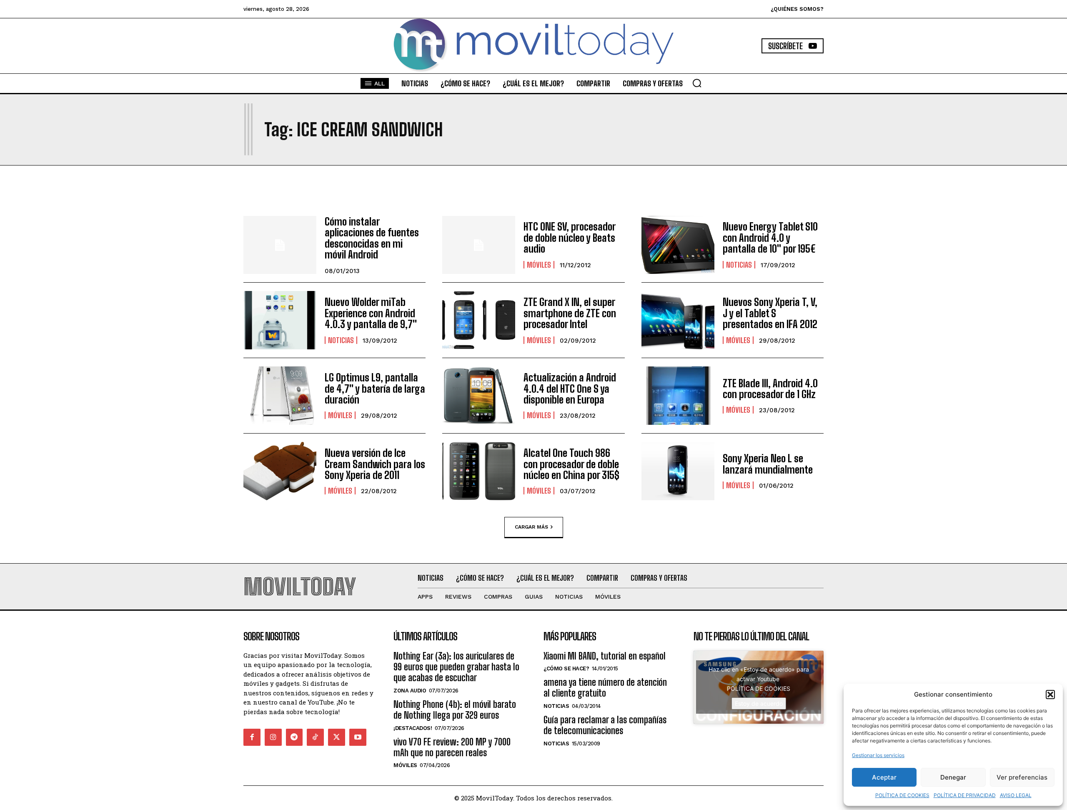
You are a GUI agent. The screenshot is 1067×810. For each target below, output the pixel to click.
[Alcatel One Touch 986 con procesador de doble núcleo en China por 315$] (478, 471)
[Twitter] (336, 737)
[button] (1050, 694)
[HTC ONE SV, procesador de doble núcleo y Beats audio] (478, 245)
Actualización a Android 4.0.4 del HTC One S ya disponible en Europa (569, 388)
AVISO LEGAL (1016, 795)
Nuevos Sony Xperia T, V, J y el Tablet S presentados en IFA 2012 (770, 313)
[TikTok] (315, 737)
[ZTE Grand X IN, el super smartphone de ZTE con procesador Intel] (478, 320)
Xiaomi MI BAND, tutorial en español (605, 656)
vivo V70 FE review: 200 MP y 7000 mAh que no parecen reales (452, 747)
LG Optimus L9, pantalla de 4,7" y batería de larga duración (375, 388)
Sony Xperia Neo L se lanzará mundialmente (768, 463)
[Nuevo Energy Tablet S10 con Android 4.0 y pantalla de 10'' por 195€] (677, 245)
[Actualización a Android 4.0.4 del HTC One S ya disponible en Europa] (478, 395)
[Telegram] (294, 737)
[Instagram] (273, 737)
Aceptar (884, 777)
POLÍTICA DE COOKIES (902, 795)
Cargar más (531, 527)
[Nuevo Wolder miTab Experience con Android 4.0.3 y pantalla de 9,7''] (279, 320)
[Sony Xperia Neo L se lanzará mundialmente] (677, 471)
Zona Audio (409, 690)
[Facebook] (251, 737)
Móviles (539, 264)
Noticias (739, 264)
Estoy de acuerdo (759, 703)
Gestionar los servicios (878, 755)
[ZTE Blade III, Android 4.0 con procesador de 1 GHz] (677, 395)
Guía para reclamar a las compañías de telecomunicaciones (605, 725)
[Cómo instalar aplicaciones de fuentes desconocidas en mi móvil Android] (279, 245)
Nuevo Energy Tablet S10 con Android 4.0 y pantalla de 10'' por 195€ (770, 238)
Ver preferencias (1022, 777)
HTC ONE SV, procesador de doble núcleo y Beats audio (569, 238)
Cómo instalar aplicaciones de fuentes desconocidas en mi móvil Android (372, 238)
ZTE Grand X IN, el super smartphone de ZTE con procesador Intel (569, 313)
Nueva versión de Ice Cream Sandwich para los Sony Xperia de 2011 (375, 464)
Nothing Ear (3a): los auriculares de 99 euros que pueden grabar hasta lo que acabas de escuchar (456, 667)
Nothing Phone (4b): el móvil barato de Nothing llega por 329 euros (454, 710)
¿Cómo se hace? (566, 668)
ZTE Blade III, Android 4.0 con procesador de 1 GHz (770, 388)
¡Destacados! (412, 728)
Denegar (953, 777)
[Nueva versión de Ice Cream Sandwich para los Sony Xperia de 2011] (279, 471)
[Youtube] (357, 737)
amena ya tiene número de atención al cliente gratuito (605, 688)
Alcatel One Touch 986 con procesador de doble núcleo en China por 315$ (571, 464)
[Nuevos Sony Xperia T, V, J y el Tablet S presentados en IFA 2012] (677, 320)
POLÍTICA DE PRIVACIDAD (965, 795)
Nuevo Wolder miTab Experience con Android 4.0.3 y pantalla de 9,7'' (371, 313)
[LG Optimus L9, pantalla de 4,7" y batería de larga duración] (279, 395)
